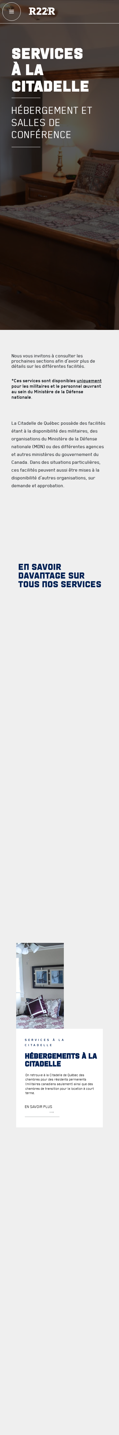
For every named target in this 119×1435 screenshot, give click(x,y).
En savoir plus (38, 1106)
